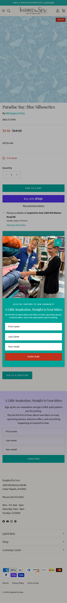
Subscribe (33, 356)
